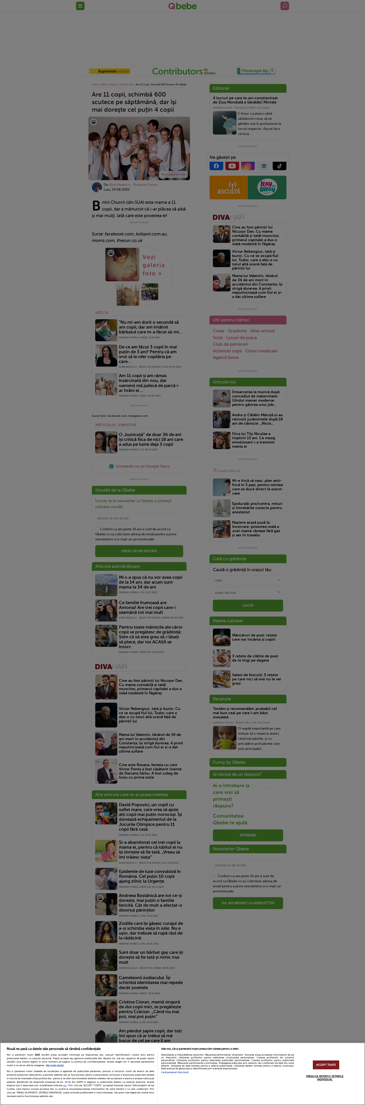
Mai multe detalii (55, 1065)
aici (65, 1085)
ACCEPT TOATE (326, 1064)
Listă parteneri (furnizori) (175, 1072)
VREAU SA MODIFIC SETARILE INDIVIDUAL (324, 1078)
